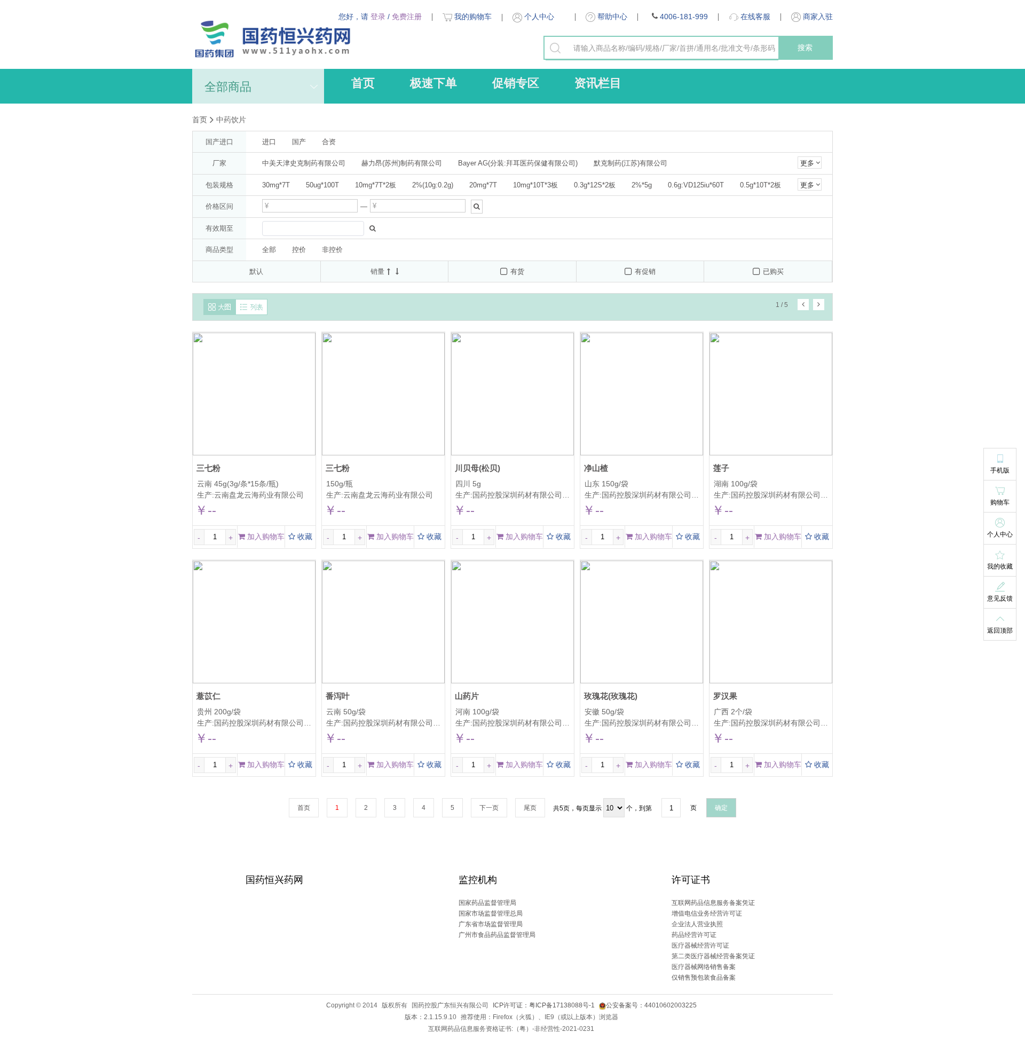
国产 (299, 142)
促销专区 (515, 83)
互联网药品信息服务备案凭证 (713, 903)
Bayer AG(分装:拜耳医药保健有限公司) (518, 163)
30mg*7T (276, 185)
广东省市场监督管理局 (491, 924)
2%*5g (642, 185)
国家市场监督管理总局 (491, 913)
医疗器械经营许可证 (700, 945)
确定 (721, 807)
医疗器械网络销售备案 (704, 967)
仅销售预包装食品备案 (704, 977)
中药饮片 (231, 119)
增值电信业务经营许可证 (707, 913)
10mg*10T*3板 (535, 185)
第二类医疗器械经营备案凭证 (713, 956)
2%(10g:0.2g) (432, 185)
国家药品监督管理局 (487, 903)
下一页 (489, 807)
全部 (269, 250)
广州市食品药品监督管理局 (497, 935)
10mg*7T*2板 (375, 185)
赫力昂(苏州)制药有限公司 (401, 163)
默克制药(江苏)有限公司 (630, 163)
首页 (363, 83)
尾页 (530, 807)
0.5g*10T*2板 (760, 185)
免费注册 (407, 16)
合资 (329, 142)
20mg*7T (483, 185)
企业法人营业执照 (697, 924)
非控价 (332, 250)
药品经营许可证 (694, 935)
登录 (377, 16)
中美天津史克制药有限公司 (303, 163)
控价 (299, 250)
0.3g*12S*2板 (595, 185)
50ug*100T (322, 185)
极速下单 (433, 83)
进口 (269, 142)
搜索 (805, 47)
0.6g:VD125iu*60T (696, 185)
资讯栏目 (597, 83)
